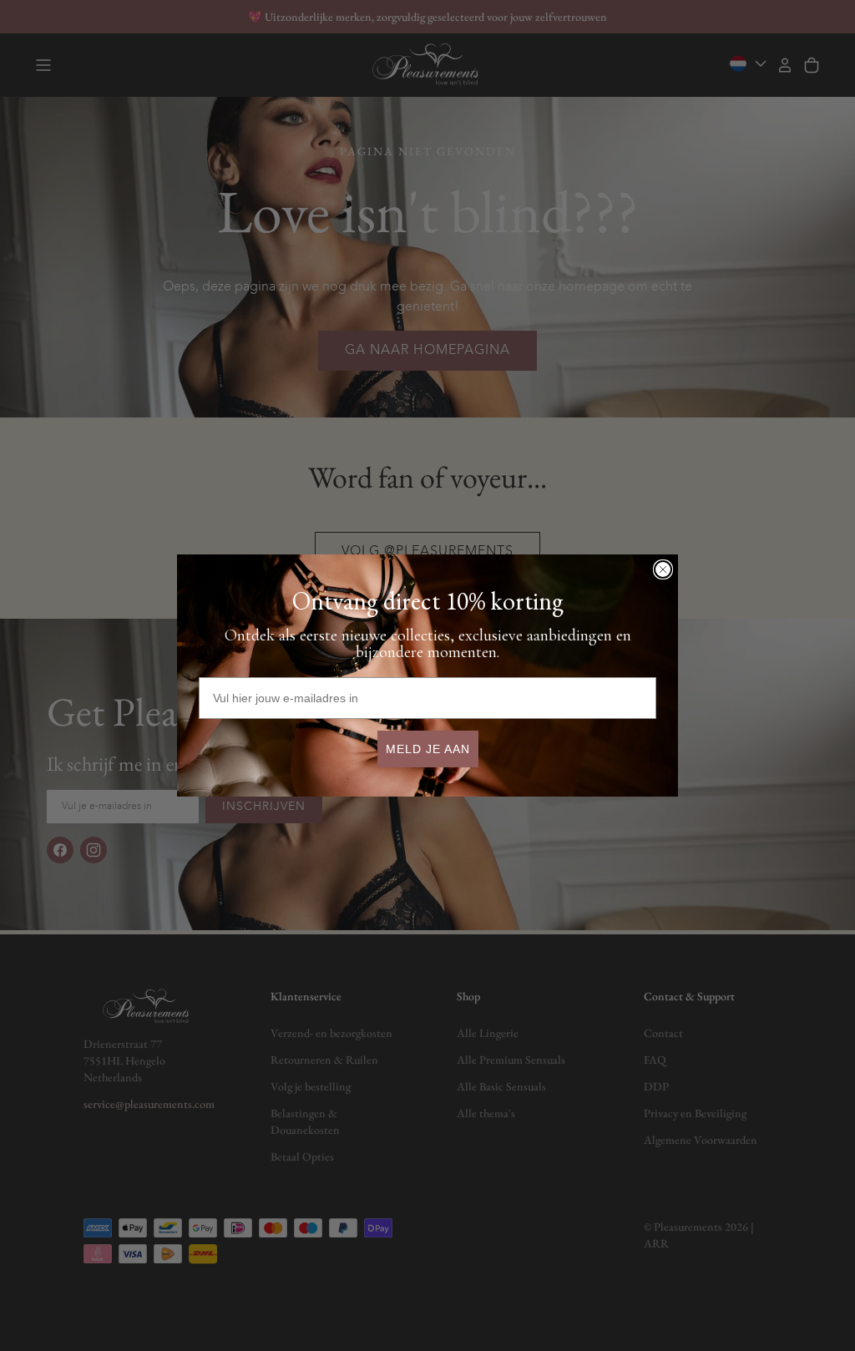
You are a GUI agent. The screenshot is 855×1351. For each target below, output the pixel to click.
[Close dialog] (663, 569)
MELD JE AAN (428, 749)
